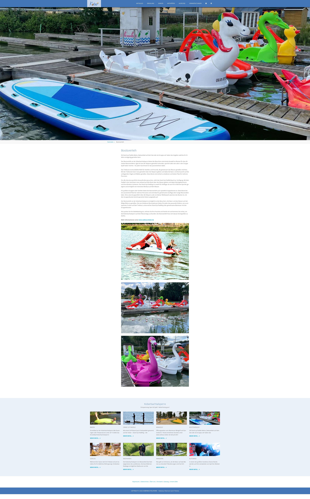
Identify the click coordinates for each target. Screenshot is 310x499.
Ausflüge (182, 3)
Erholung (150, 3)
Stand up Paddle (129, 427)
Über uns (152, 482)
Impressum (135, 482)
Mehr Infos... (94, 438)
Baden (92, 427)
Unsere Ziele (174, 482)
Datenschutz (144, 482)
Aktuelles (139, 3)
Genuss (160, 3)
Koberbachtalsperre (150, 491)
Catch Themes (174, 491)
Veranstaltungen (195, 3)
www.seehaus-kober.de (146, 220)
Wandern (159, 459)
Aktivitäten (171, 3)
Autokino (192, 459)
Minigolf (159, 427)
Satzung (166, 482)
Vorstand (159, 482)
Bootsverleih (194, 427)
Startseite (111, 142)
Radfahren (127, 459)
